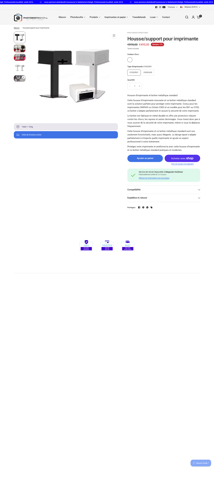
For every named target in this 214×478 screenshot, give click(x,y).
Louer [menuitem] (153, 17)
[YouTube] (164, 7)
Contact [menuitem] (166, 17)
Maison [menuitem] (62, 17)
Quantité (131, 80)
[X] (143, 207)
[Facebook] (156, 7)
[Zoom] (114, 35)
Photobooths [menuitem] (76, 17)
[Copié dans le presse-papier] (151, 207)
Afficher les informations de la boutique (154, 178)
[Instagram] (160, 7)
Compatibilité (133, 189)
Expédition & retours (137, 197)
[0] (197, 17)
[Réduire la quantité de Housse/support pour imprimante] (130, 86)
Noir (136, 59)
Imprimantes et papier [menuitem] (115, 17)
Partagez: (131, 207)
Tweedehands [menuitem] (139, 17)
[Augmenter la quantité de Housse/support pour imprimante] (139, 86)
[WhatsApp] (147, 207)
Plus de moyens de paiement (182, 164)
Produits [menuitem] (94, 17)
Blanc (130, 59)
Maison (17, 28)
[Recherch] (187, 17)
